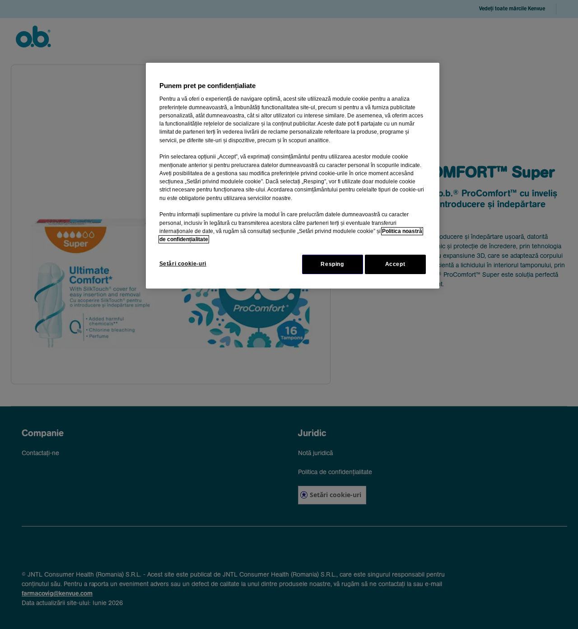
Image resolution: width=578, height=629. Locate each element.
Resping (332, 264)
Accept (395, 264)
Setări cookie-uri (182, 264)
